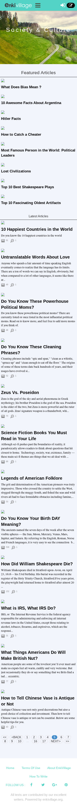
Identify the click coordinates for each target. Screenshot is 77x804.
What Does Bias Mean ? (21, 87)
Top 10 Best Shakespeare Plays (27, 187)
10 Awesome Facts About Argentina (31, 103)
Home (10, 768)
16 (35, 741)
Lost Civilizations (16, 171)
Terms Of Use (31, 768)
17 (44, 741)
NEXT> (56, 741)
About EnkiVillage (59, 768)
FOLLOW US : (15, 785)
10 (19, 741)
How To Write (38, 776)
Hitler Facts (11, 119)
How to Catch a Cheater (21, 134)
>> (67, 741)
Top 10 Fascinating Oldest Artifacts (31, 203)
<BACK (16, 737)
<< (4, 737)
